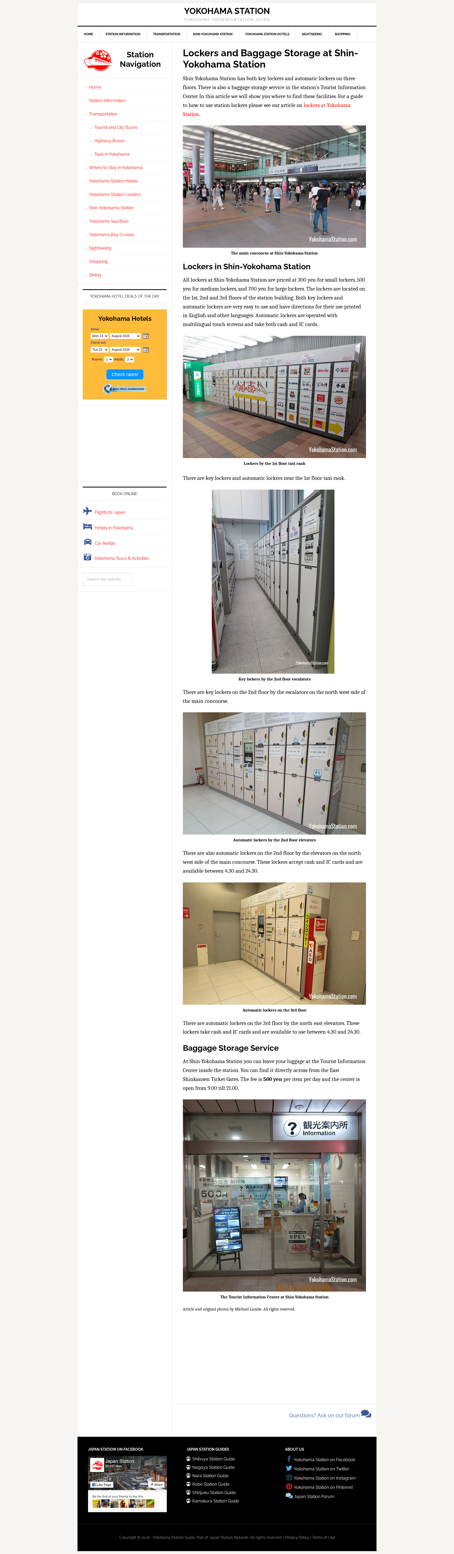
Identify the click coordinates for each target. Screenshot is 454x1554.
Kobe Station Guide (210, 1484)
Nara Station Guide (210, 1475)
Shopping (98, 261)
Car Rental (105, 543)
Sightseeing (100, 248)
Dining (95, 274)
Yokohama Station (227, 11)
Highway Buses (109, 140)
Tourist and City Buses (115, 127)
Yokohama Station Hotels (113, 181)
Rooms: (97, 359)
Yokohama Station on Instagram (325, 1478)
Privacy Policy (297, 1537)
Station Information (107, 100)
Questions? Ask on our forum (325, 1415)
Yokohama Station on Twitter (321, 1468)
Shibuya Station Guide (213, 1458)
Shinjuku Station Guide (214, 1492)
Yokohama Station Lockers (115, 194)
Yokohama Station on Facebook (324, 1459)
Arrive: (95, 329)
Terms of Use (323, 1537)
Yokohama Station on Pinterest (323, 1487)
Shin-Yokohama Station (111, 207)
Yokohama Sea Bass (109, 221)
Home (95, 87)
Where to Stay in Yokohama (116, 167)
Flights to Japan (110, 512)
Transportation (103, 113)
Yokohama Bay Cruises (111, 234)
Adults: (119, 359)
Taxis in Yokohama (112, 154)
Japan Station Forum (314, 1496)
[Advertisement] (274, 1356)
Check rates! (125, 374)
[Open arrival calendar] (146, 336)
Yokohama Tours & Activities (121, 558)
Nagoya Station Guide (213, 1467)
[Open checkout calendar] (146, 350)
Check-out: (98, 342)
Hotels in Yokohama (114, 527)
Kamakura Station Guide (215, 1501)
